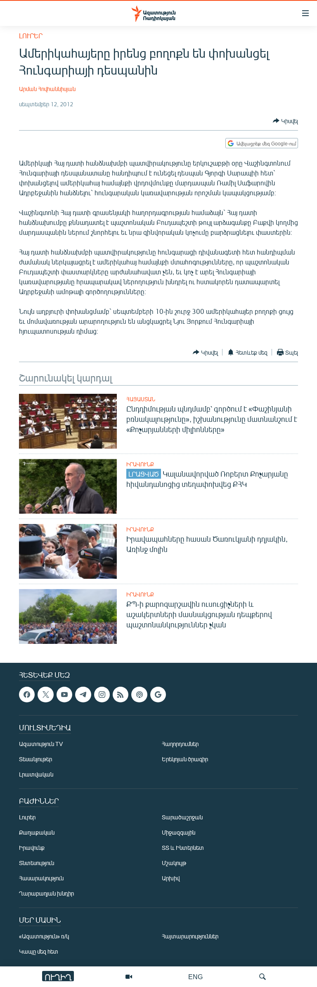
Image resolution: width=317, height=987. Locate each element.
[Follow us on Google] (158, 694)
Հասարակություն (41, 878)
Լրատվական (36, 774)
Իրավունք (140, 464)
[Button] (285, 121)
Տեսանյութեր (35, 759)
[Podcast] (139, 694)
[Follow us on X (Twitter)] (45, 694)
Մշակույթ (174, 863)
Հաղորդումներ (180, 744)
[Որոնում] (262, 976)
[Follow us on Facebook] (27, 694)
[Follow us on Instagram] (102, 694)
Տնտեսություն (36, 863)
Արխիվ (171, 878)
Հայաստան (140, 399)
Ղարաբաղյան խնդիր (46, 893)
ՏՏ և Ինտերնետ (183, 847)
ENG (195, 976)
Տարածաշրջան (182, 817)
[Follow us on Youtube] (64, 694)
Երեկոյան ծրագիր (185, 759)
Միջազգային (178, 832)
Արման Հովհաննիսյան (47, 88)
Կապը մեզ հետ (38, 951)
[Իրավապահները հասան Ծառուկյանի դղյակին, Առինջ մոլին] (68, 551)
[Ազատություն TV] (128, 976)
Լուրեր (31, 36)
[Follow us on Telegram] (83, 694)
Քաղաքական (36, 832)
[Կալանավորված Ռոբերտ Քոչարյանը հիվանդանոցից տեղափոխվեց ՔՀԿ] (68, 486)
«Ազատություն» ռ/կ (44, 936)
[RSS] (120, 694)
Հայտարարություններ (190, 936)
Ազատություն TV (41, 744)
